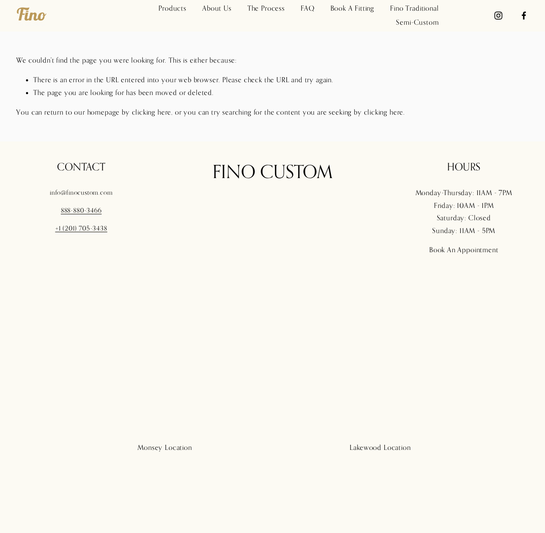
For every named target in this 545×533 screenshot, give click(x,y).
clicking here (152, 112)
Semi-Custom (417, 22)
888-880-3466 (81, 210)
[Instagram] (498, 15)
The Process (266, 8)
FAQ (307, 8)
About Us (217, 8)
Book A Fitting (352, 8)
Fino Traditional (414, 8)
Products (172, 8)
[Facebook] (524, 15)
